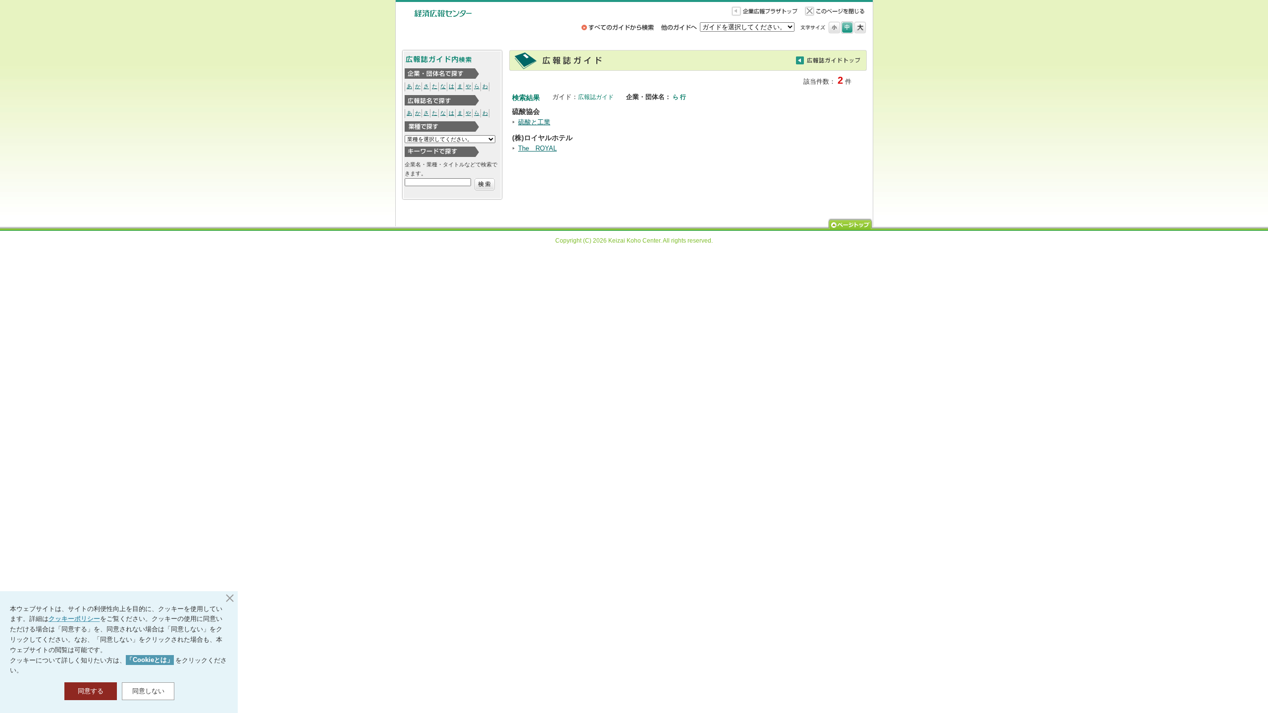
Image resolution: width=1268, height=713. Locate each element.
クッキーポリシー (74, 618)
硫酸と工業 (534, 122)
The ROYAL (537, 148)
